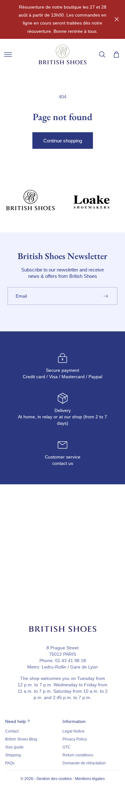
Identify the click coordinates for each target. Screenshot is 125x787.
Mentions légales (90, 778)
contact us (62, 463)
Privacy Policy (75, 739)
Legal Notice (74, 731)
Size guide (14, 747)
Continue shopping (62, 140)
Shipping (13, 755)
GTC (67, 747)
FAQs (9, 763)
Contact (12, 731)
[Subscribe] (106, 296)
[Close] (116, 19)
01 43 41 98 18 (70, 660)
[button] (8, 54)
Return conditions (78, 755)
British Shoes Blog (21, 739)
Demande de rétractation (84, 763)
